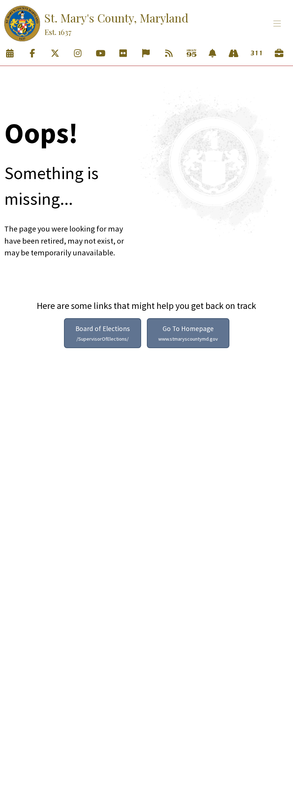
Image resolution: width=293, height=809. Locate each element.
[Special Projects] (233, 53)
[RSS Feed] (168, 53)
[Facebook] (32, 53)
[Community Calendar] (9, 53)
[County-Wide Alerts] (212, 53)
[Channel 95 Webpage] (191, 53)
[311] (256, 53)
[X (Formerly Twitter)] (55, 53)
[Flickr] (123, 53)
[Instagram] (78, 53)
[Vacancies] (279, 53)
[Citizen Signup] (146, 53)
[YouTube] (100, 53)
